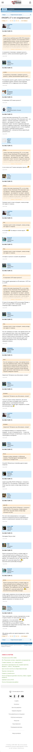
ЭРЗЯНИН (10, 348)
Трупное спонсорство (8, 671)
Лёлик (9, 606)
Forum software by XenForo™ (7, 645)
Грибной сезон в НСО (8, 679)
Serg (8, 174)
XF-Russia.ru (7, 646)
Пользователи (11, 9)
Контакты (16, 704)
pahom (9, 139)
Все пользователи (16, 707)
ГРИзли (9, 107)
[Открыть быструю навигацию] (30, 14)
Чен (8, 543)
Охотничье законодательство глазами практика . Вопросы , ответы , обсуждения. (15, 665)
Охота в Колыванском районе (10, 682)
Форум (4, 9)
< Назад (3, 20)
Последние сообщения (7, 11)
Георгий (9, 237)
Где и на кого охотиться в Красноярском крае (14, 668)
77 (7, 90)
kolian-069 (10, 472)
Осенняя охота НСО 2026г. (9, 657)
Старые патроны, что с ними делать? (12, 662)
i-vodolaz (9, 24)
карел (8, 61)
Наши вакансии (16, 724)
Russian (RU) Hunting (6, 643)
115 (22, 20)
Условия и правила (28, 645)
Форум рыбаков (16, 733)
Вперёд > (25, 20)
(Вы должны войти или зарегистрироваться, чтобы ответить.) (15, 634)
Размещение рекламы (16, 727)
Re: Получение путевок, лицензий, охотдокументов (16, 660)
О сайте (16, 701)
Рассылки (16, 720)
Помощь (29, 643)
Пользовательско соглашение (16, 714)
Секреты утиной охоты (8, 673)
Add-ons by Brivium (17, 645)
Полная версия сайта (17, 691)
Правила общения (16, 710)
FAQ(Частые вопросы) (16, 717)
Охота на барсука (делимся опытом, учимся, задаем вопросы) (16, 676)
